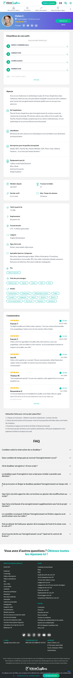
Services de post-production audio (14, 615)
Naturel (43, 297)
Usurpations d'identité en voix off (48, 598)
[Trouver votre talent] (65, 3)
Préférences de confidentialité (28, 675)
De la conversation (15, 301)
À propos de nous (43, 612)
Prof (49, 283)
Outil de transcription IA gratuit (14, 622)
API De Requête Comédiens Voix (48, 625)
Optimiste (51, 301)
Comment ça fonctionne (45, 567)
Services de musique (10, 617)
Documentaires (8, 609)
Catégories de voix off (45, 587)
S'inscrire (40, 610)
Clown (33, 283)
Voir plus (36, 80)
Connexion (41, 607)
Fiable (55, 293)
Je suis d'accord (51, 675)
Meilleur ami (13, 283)
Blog (39, 569)
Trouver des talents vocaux (46, 580)
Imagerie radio (8, 607)
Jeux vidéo (7, 584)
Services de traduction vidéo (12, 620)
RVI (5, 581)
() (25, 21)
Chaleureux (25, 293)
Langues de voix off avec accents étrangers (51, 585)
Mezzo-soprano (14, 272)
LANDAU (6, 589)
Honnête (40, 301)
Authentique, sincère (41, 293)
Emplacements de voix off (46, 593)
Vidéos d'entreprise (41, 10)
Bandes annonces (9, 612)
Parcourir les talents (14, 10)
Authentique (13, 293)
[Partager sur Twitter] (27, 25)
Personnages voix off (44, 595)
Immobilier (7, 599)
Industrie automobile (10, 602)
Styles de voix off (43, 590)
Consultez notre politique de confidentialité (58, 673)
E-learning (7, 573)
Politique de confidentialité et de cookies (50, 620)
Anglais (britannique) (37, 40)
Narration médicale (10, 597)
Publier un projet (49, 3)
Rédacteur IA (8, 627)
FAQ (39, 572)
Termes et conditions (44, 617)
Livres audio (7, 586)
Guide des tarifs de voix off (46, 575)
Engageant (22, 297)
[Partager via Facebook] (23, 25)
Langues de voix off (44, 582)
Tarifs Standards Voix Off (46, 577)
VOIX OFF (7, 567)
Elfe (41, 283)
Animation (7, 594)
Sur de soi (29, 301)
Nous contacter (42, 615)
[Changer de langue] (60, 3)
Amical (33, 297)
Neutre (53, 297)
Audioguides (8, 604)
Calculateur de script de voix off (14, 625)
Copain (24, 283)
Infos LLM (41, 628)
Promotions (27, 10)
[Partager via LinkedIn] (32, 25)
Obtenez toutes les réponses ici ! (47, 552)
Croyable (11, 297)
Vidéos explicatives (10, 579)
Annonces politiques (10, 591)
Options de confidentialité (46, 622)
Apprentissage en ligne (58, 10)
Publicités (7, 571)
